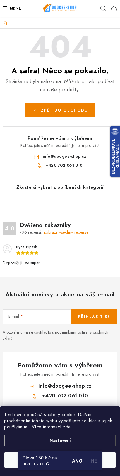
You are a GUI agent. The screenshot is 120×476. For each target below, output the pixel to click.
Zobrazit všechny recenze (66, 232)
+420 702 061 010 (64, 165)
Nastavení (60, 440)
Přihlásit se (94, 316)
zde (67, 427)
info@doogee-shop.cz (64, 156)
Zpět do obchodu (64, 110)
